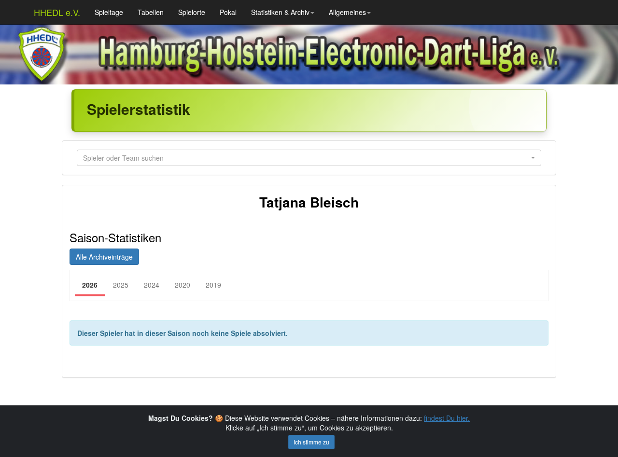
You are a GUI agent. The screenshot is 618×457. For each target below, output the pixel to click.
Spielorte (191, 12)
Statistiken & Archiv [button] (280, 12)
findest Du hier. (447, 418)
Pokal (228, 12)
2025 (120, 285)
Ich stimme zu (311, 442)
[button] (309, 158)
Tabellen (151, 12)
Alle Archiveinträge (104, 257)
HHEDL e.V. (57, 12)
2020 (182, 285)
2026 (90, 285)
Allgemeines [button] (347, 12)
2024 (151, 285)
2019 (213, 285)
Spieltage (109, 12)
